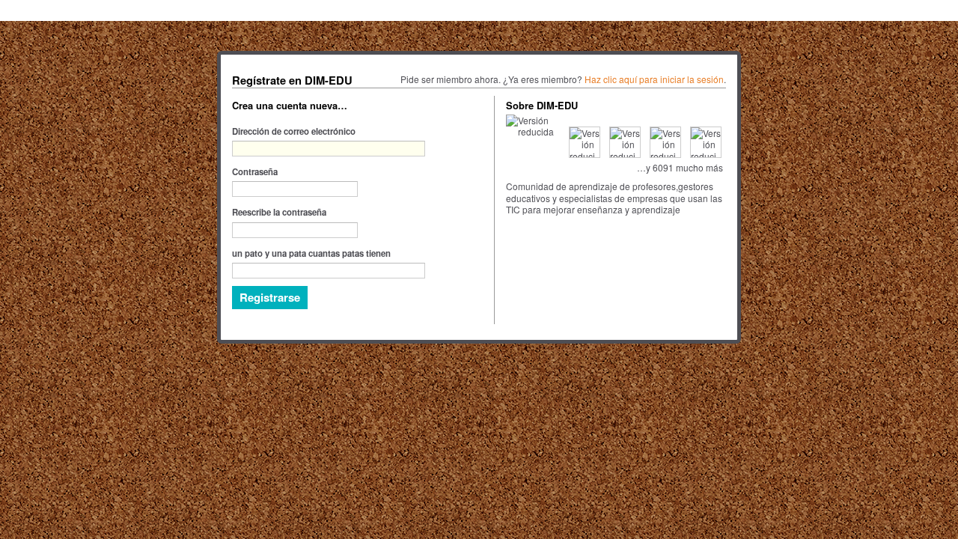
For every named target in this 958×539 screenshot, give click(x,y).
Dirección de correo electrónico (294, 131)
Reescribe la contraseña (279, 212)
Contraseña (255, 171)
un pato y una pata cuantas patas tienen (311, 253)
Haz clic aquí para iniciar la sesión (654, 79)
